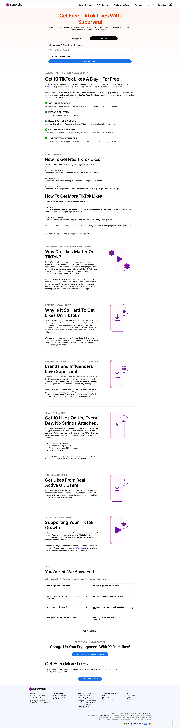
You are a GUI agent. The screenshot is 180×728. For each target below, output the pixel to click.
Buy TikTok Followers (60, 695)
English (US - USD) (131, 713)
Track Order (131, 695)
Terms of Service (108, 699)
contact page (99, 141)
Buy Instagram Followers (37, 695)
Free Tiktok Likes (83, 706)
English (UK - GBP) (145, 713)
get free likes (90, 61)
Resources (138, 5)
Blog (103, 695)
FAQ (128, 697)
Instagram (76, 38)
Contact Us (162, 5)
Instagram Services (84, 5)
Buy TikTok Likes (59, 697)
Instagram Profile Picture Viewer (89, 699)
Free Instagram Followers (86, 702)
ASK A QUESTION (90, 631)
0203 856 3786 (130, 715)
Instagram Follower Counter (87, 701)
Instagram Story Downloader (87, 697)
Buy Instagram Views (36, 699)
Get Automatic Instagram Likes (39, 702)
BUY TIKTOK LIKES (90, 679)
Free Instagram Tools (121, 5)
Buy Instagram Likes (35, 697)
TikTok (104, 38)
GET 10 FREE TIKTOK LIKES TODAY (90, 654)
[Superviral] (14, 6)
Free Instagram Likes (85, 704)
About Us (151, 5)
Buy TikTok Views (59, 699)
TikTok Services (102, 5)
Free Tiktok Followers (85, 708)
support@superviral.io (101, 715)
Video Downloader (84, 695)
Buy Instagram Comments (37, 701)
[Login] (170, 6)
